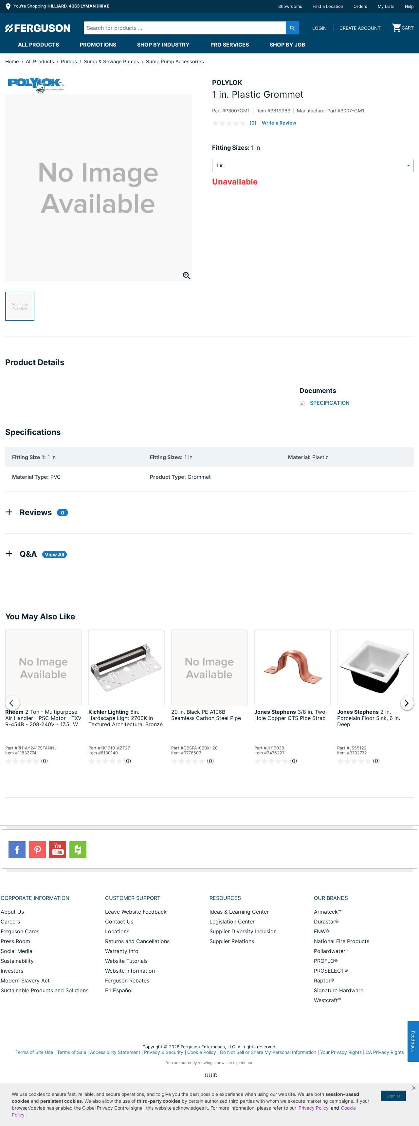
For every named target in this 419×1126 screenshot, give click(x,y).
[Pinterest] (37, 849)
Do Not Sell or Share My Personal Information (268, 1052)
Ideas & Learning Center (239, 911)
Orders (360, 6)
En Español (119, 990)
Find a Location (328, 6)
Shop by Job (287, 44)
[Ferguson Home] (38, 28)
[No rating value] (230, 123)
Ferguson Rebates (127, 980)
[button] (414, 1088)
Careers (10, 921)
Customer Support (132, 898)
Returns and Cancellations (137, 941)
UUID (211, 1075)
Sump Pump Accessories (175, 61)
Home (12, 61)
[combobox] (186, 27)
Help (409, 6)
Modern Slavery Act (25, 980)
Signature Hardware (338, 990)
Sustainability (17, 961)
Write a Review (279, 123)
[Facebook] (17, 849)
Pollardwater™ (331, 951)
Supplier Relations (232, 941)
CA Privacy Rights (385, 1052)
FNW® (321, 931)
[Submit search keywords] (292, 27)
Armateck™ (327, 911)
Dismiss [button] (393, 1096)
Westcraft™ (327, 1000)
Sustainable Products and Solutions (44, 990)
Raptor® (324, 980)
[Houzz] (77, 849)
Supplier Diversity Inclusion (243, 931)
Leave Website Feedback (136, 912)
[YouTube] (57, 849)
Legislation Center (232, 921)
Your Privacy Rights (341, 1052)
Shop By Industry (163, 44)
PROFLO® (326, 961)
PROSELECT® (331, 970)
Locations (117, 931)
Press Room (15, 941)
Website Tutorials (126, 961)
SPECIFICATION (330, 402)
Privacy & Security (163, 1052)
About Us (12, 911)
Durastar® (326, 921)
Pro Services (229, 44)
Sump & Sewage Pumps (112, 61)
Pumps (69, 61)
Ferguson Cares (20, 931)
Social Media (16, 951)
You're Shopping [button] (60, 6)
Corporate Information (35, 898)
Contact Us (119, 921)
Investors (12, 970)
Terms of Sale (71, 1052)
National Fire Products (341, 941)
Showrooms (290, 6)
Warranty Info (121, 951)
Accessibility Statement (115, 1052)
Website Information (130, 970)
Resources (225, 898)
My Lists (386, 6)
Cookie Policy (201, 1052)
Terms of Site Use (34, 1052)
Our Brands (331, 898)
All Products (38, 44)
